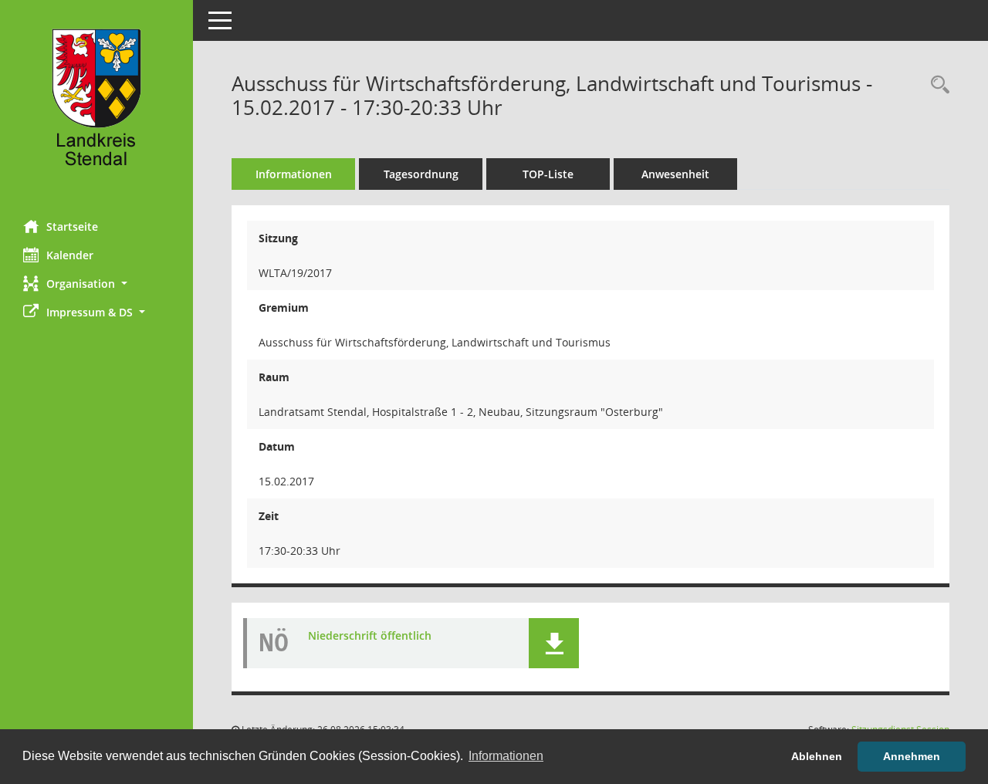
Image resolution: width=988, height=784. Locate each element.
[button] (96, 283)
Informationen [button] (506, 755)
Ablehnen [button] (816, 756)
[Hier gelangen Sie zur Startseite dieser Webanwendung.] (96, 104)
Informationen (293, 174)
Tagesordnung (421, 174)
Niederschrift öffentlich (369, 635)
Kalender (69, 255)
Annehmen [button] (911, 756)
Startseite (72, 226)
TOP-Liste (548, 174)
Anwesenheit (675, 174)
